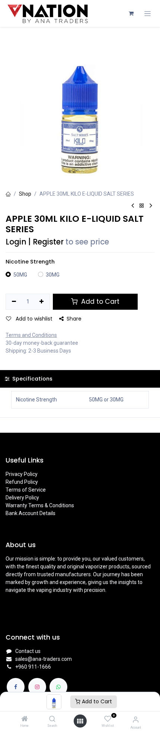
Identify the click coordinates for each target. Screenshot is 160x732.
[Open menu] (80, 721)
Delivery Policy (22, 498)
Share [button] (74, 318)
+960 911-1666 (33, 667)
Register (48, 242)
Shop (25, 194)
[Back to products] (141, 206)
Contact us (28, 651)
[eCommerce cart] (131, 13)
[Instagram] (37, 687)
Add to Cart (96, 701)
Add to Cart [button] (99, 301)
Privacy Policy (22, 474)
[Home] (24, 719)
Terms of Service (26, 490)
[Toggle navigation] (147, 13)
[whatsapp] (58, 687)
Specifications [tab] (31, 378)
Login (16, 242)
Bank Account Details (30, 513)
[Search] (52, 719)
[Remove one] (14, 302)
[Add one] (42, 302)
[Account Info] (135, 719)
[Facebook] (16, 687)
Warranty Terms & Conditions (40, 505)
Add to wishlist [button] (33, 318)
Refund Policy (22, 482)
